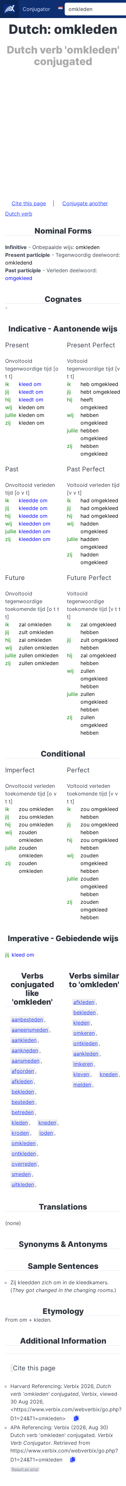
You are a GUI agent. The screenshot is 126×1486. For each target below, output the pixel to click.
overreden (24, 1164)
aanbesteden (27, 1019)
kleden (20, 1122)
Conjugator (36, 9)
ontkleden (24, 1153)
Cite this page (29, 203)
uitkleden (23, 1184)
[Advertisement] (63, 130)
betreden (23, 1112)
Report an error (25, 1469)
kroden (20, 1133)
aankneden (25, 1050)
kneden (47, 1122)
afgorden (23, 1071)
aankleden (24, 1040)
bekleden (23, 1091)
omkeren (84, 1033)
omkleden (24, 1143)
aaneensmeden (30, 1030)
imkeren (83, 1064)
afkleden (22, 1081)
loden (46, 1133)
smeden (21, 1174)
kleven (81, 1074)
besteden (23, 1102)
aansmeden (25, 1060)
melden (82, 1084)
